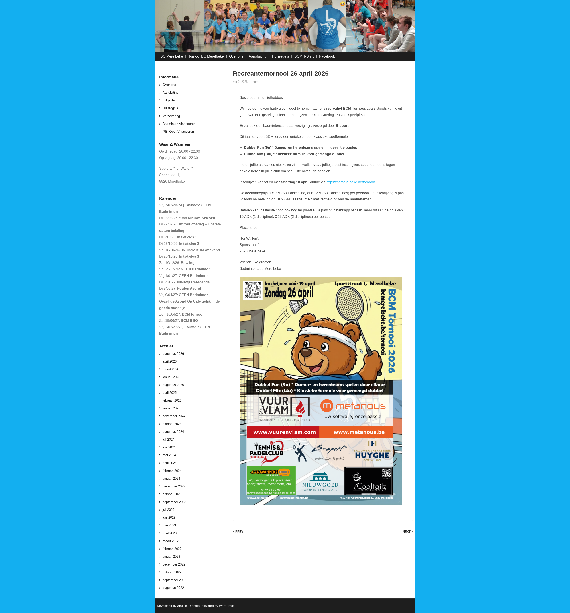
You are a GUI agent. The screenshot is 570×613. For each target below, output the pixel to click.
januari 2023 (171, 556)
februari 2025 (172, 400)
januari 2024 (171, 478)
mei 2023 (169, 525)
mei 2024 (169, 455)
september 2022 (174, 580)
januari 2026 (171, 377)
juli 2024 (168, 439)
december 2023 (174, 486)
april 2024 (170, 463)
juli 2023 (168, 510)
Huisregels (280, 56)
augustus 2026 (173, 353)
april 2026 (170, 361)
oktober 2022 (172, 572)
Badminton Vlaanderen (179, 124)
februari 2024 (172, 471)
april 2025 (170, 392)
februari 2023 (172, 549)
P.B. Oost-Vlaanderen (178, 131)
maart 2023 (171, 541)
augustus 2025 (173, 385)
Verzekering (171, 116)
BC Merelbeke (171, 56)
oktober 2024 (172, 424)
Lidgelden (169, 100)
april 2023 (170, 533)
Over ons (236, 56)
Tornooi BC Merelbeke (206, 56)
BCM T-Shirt (304, 56)
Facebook (327, 56)
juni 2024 (169, 447)
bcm (255, 81)
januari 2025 (171, 408)
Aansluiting (258, 56)
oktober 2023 (172, 494)
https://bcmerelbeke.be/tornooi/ (350, 182)
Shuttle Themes (188, 605)
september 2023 (174, 502)
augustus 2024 (173, 431)
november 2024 (174, 416)
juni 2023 (169, 517)
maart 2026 (171, 369)
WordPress (226, 605)
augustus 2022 (173, 588)
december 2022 (174, 564)
